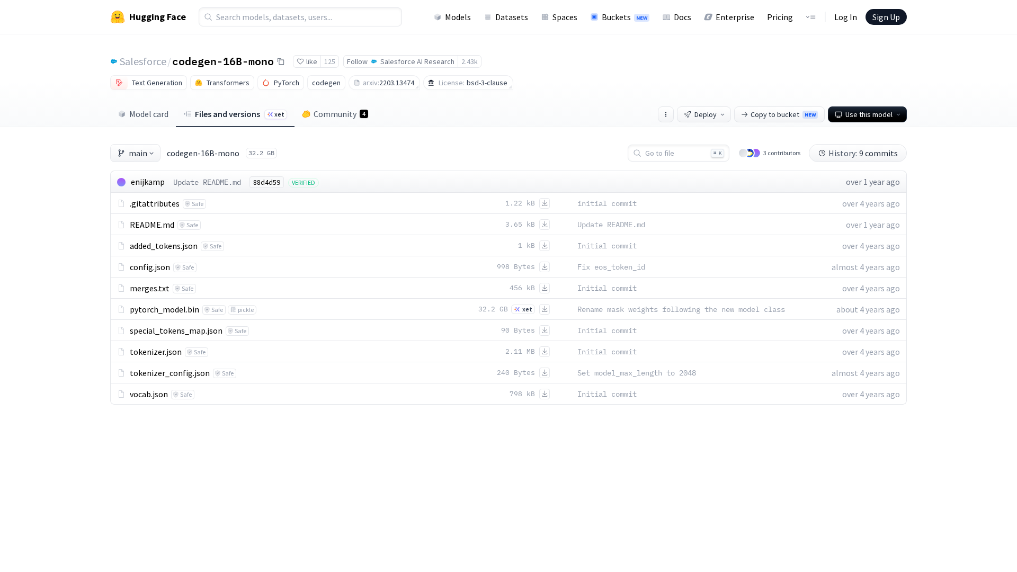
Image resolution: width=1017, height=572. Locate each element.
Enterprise (735, 17)
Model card (148, 114)
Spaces (564, 17)
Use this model (869, 114)
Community (339, 114)
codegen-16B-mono (223, 60)
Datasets (511, 17)
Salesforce (143, 61)
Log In (845, 17)
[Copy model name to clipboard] (280, 61)
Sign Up (886, 17)
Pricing (780, 17)
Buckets (624, 17)
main (138, 153)
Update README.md (207, 182)
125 (329, 61)
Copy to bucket (783, 114)
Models (458, 17)
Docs (682, 17)
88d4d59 (266, 182)
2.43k (469, 61)
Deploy (705, 114)
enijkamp (148, 181)
